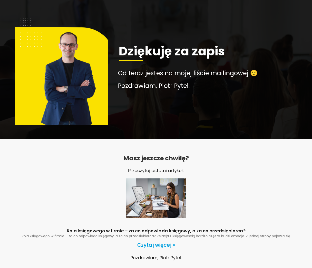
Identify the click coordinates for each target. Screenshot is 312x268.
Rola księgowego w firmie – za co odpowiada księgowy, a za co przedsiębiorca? (156, 231)
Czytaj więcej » (156, 244)
